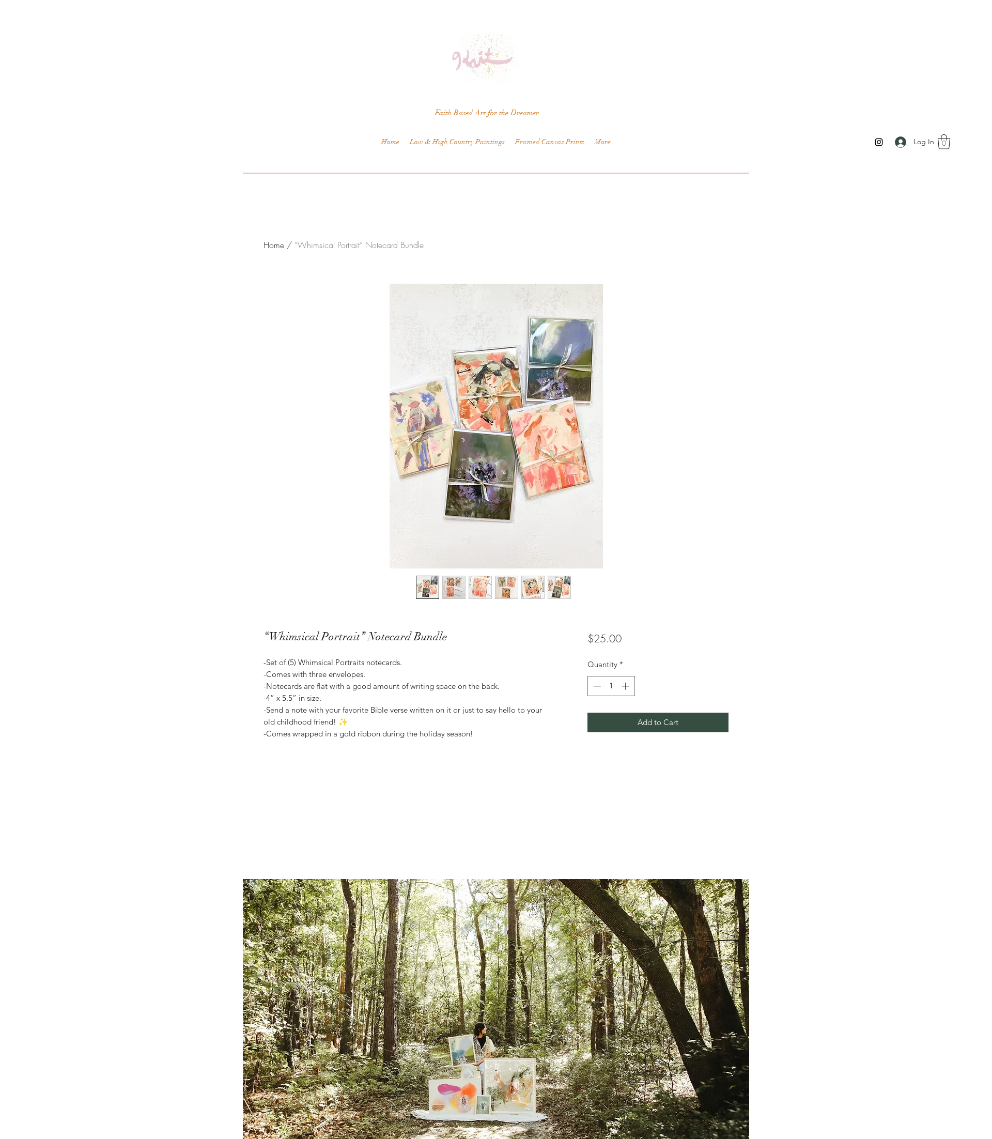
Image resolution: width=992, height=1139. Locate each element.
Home (274, 245)
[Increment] (626, 686)
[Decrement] (596, 686)
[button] (944, 141)
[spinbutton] (610, 686)
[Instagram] (879, 142)
